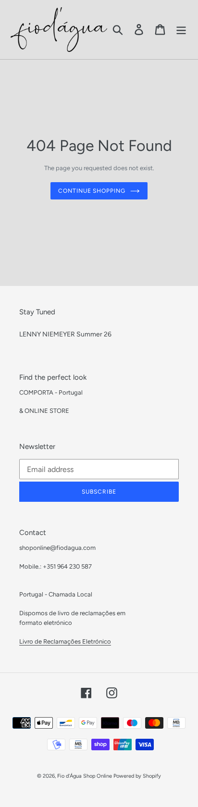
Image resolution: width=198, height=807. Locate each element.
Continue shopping (91, 190)
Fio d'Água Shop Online (84, 776)
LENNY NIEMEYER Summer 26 (65, 334)
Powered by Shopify (137, 776)
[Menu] (181, 29)
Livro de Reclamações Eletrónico (65, 641)
